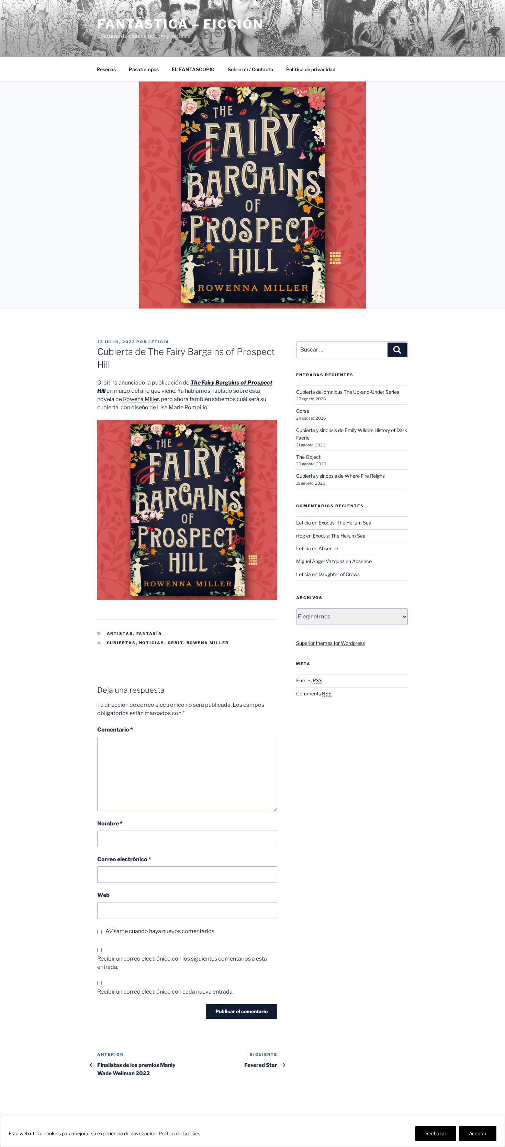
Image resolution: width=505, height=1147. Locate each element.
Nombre (110, 823)
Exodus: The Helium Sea (344, 523)
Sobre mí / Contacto (250, 69)
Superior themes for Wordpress (330, 643)
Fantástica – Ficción (180, 24)
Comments (314, 693)
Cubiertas (121, 642)
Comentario (115, 729)
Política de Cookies (179, 1133)
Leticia (158, 341)
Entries (309, 680)
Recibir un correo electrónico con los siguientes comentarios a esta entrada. (182, 962)
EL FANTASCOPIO (193, 69)
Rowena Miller (140, 399)
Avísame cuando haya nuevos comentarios (159, 931)
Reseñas (106, 69)
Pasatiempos (144, 69)
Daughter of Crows (339, 574)
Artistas (120, 633)
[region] (252, 1131)
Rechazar (435, 1133)
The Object (308, 457)
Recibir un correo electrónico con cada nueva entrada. (165, 991)
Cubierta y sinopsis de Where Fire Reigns (340, 476)
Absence (328, 548)
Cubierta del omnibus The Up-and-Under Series (347, 392)
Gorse (302, 411)
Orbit (175, 642)
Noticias (152, 642)
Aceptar (477, 1133)
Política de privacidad (310, 69)
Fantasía (149, 633)
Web (103, 895)
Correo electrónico (124, 859)
